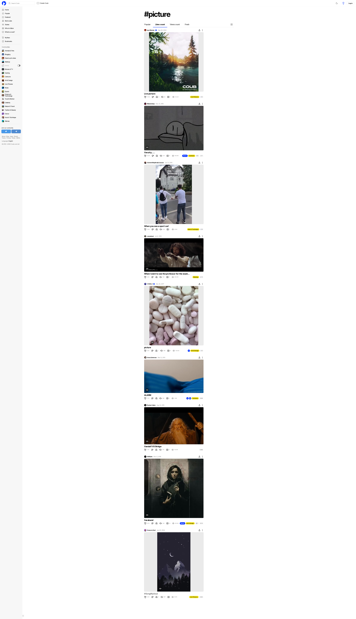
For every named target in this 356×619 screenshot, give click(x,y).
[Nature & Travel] (11, 106)
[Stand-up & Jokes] (11, 58)
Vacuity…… (149, 152)
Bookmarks (8, 41)
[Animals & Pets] (11, 51)
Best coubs (8, 21)
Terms (4, 138)
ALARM (147, 395)
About (3, 136)
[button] (232, 24)
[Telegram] (16, 131)
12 (201, 523)
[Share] (199, 30)
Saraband (148, 520)
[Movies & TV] (11, 69)
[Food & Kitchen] (11, 99)
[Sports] (11, 91)
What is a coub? (10, 32)
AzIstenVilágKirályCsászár (155, 162)
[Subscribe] (18, 65)
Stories (7, 24)
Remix (185, 155)
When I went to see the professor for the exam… (167, 274)
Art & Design (194, 350)
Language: (7, 141)
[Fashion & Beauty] (11, 110)
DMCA (18, 138)
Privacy (9, 138)
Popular (7, 13)
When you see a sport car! (156, 226)
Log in (350, 3)
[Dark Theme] (336, 3)
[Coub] (4, 3)
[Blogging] (11, 54)
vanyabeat (150, 236)
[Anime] (11, 65)
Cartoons (191, 155)
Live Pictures (194, 97)
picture (147, 347)
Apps (11, 136)
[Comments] (157, 97)
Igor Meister (151, 30)
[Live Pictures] (11, 84)
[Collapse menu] (23, 616)
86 (201, 450)
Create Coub (44, 3)
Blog (7, 136)
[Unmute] (147, 147)
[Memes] (11, 121)
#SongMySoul (151, 593)
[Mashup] (11, 62)
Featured (7, 17)
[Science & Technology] (11, 95)
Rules (13, 138)
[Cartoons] (11, 76)
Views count (175, 24)
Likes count (160, 24)
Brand (16, 136)
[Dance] (11, 114)
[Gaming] (11, 73)
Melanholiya (151, 103)
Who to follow (9, 28)
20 (201, 597)
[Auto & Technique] (11, 117)
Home (7, 10)
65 (201, 398)
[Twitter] (6, 131)
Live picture (149, 93)
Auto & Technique (193, 229)
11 (201, 277)
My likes (7, 38)
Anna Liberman (152, 357)
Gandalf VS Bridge (152, 446)
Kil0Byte (149, 456)
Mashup (195, 277)
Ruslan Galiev (151, 405)
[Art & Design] (11, 80)
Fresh (187, 24)
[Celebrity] (11, 102)
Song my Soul (151, 530)
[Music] (11, 88)
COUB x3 (150, 284)
